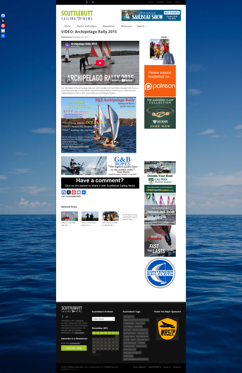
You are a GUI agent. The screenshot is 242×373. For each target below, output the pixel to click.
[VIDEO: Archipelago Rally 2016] (90, 220)
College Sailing (129, 323)
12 (105, 342)
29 (117, 349)
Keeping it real (143, 333)
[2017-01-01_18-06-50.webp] (160, 329)
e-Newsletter (79, 333)
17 (98, 345)
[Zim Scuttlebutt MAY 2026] (160, 224)
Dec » (99, 355)
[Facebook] (3, 15)
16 (94, 345)
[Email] (3, 30)
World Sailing (128, 356)
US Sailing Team (129, 346)
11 (101, 342)
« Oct (94, 355)
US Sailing (141, 343)
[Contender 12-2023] (160, 288)
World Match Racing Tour (132, 353)
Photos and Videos (87, 26)
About (150, 2)
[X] (3, 20)
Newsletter (109, 26)
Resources (126, 26)
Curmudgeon (128, 326)
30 (94, 352)
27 (109, 349)
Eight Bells (127, 330)
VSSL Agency (72, 369)
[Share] (3, 35)
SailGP (133, 339)
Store (169, 2)
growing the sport (130, 333)
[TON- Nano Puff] (160, 64)
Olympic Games (129, 336)
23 (94, 349)
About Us (167, 367)
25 (101, 349)
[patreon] (160, 96)
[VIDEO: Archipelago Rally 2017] (69, 220)
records (126, 339)
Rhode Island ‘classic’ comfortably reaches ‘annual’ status (130, 217)
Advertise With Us (154, 367)
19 (105, 345)
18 (101, 345)
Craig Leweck (140, 323)
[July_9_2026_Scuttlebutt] (160, 192)
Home (67, 26)
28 (113, 349)
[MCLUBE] (160, 256)
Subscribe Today (73, 348)
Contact (177, 2)
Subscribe (160, 2)
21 (113, 345)
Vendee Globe (141, 346)
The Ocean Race (143, 339)
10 (98, 342)
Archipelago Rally (73, 196)
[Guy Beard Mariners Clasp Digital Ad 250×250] (160, 128)
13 (109, 342)
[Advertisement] (160, 145)
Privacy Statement (139, 367)
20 (109, 345)
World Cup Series (129, 349)
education (138, 326)
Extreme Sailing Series (140, 330)
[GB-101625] (100, 174)
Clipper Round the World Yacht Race (136, 320)
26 (105, 349)
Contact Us (177, 367)
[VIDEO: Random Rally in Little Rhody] (110, 220)
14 (113, 342)
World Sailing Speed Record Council (136, 359)
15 (117, 342)
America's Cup (128, 317)
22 (117, 345)
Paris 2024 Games (142, 336)
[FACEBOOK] (87, 3)
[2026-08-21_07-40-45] (151, 20)
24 (98, 349)
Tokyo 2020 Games (130, 343)
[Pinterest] (3, 25)
